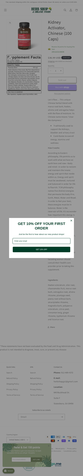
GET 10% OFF (41, 249)
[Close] (71, 220)
